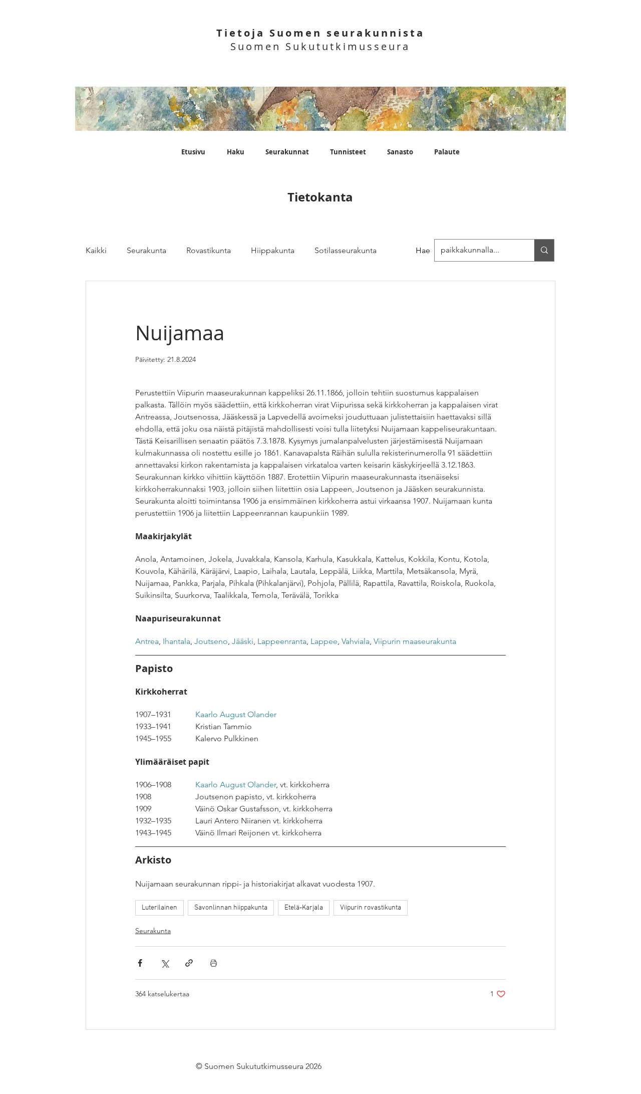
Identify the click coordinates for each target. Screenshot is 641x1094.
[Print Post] (213, 963)
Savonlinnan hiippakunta (230, 908)
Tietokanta (320, 196)
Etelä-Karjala (303, 908)
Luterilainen (159, 908)
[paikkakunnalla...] (544, 250)
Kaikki (96, 250)
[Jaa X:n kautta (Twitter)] (164, 963)
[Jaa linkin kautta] (189, 963)
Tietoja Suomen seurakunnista (320, 33)
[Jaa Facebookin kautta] (140, 963)
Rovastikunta (208, 250)
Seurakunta (146, 250)
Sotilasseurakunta (345, 250)
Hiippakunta (272, 250)
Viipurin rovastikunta (370, 908)
